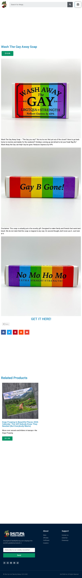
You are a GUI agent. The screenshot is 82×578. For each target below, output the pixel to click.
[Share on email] (27, 332)
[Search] (70, 4)
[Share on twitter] (9, 332)
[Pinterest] (11, 563)
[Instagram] (8, 563)
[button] (7, 53)
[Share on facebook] (3, 332)
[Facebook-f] (4, 563)
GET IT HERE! (41, 319)
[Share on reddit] (21, 332)
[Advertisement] (41, 25)
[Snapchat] (14, 563)
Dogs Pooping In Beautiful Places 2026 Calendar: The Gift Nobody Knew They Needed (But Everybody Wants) (20, 424)
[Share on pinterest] (15, 332)
